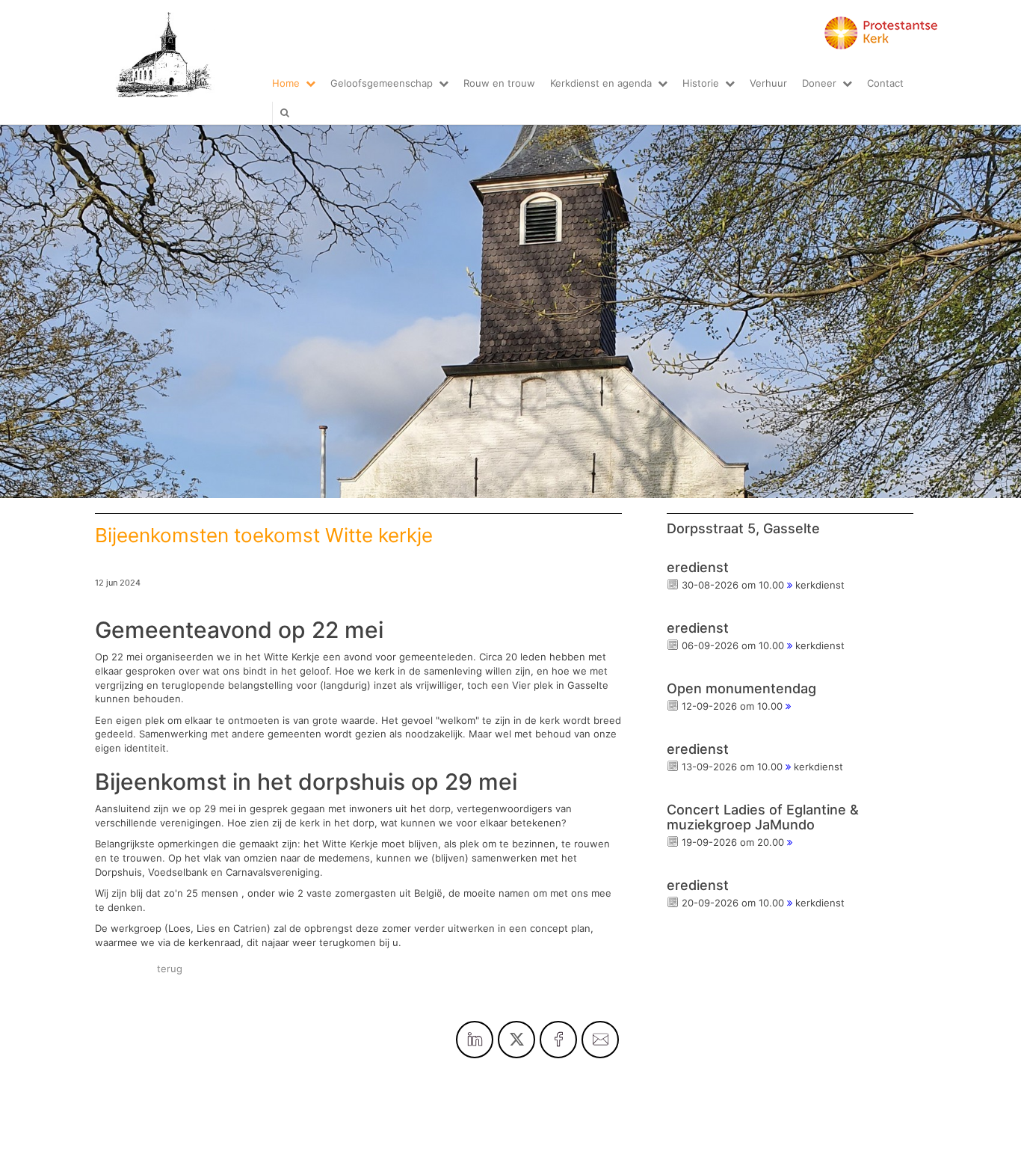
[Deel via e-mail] (600, 1039)
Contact (885, 83)
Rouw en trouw (499, 83)
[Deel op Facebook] (558, 1039)
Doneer (819, 83)
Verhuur (768, 83)
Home (286, 83)
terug (169, 969)
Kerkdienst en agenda (601, 83)
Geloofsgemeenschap (381, 83)
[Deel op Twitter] (516, 1039)
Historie (700, 83)
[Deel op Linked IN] (474, 1039)
